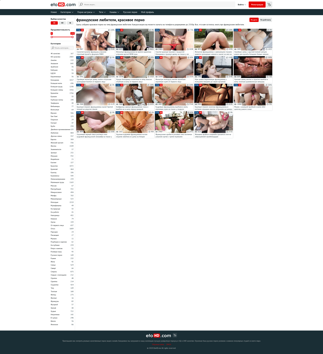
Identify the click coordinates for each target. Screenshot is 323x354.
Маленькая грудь (62, 182)
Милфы (62, 195)
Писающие (62, 235)
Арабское (62, 67)
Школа (62, 321)
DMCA (169, 344)
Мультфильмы (62, 205)
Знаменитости (62, 149)
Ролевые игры (62, 252)
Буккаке (62, 96)
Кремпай (62, 169)
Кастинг (62, 162)
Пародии (62, 232)
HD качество (62, 57)
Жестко (62, 146)
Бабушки (62, 70)
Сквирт (62, 268)
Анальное (62, 63)
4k (70, 23)
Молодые (62, 202)
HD (62, 23)
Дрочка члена (62, 136)
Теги (101, 12)
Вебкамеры (62, 106)
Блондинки (62, 80)
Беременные (62, 76)
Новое (54, 12)
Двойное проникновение (62, 129)
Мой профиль (147, 12)
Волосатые (62, 109)
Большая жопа (62, 83)
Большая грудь (62, 86)
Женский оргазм (62, 143)
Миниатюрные (62, 199)
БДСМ (62, 73)
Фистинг (62, 298)
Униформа (62, 103)
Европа (62, 139)
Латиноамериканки (62, 179)
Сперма (62, 271)
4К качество (62, 53)
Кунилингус (62, 176)
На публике (62, 245)
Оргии (62, 222)
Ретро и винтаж (62, 248)
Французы (62, 301)
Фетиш (62, 295)
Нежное (62, 219)
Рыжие (62, 258)
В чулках (62, 318)
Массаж (62, 186)
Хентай (62, 308)
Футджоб (62, 304)
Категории (66, 12)
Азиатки (62, 60)
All (54, 23)
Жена (62, 262)
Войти (241, 4)
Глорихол (62, 119)
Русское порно (130, 12)
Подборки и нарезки (62, 242)
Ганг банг (62, 116)
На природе (62, 209)
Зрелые (62, 153)
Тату (62, 288)
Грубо (62, 126)
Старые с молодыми (62, 275)
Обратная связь (158, 344)
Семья (62, 265)
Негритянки (62, 314)
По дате (254, 20)
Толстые (62, 291)
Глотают (62, 123)
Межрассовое (62, 192)
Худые (62, 311)
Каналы (113, 12)
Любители (62, 133)
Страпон (62, 278)
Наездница (62, 215)
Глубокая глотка (62, 100)
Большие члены (62, 90)
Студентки (62, 285)
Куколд (62, 172)
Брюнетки (62, 93)
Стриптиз (62, 281)
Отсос (62, 228)
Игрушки (62, 156)
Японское (62, 324)
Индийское (62, 159)
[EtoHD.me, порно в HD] (158, 335)
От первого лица (62, 225)
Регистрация (257, 4)
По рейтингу (265, 20)
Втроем (62, 113)
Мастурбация (62, 189)
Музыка (62, 238)
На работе (62, 212)
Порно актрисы (84, 12)
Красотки (62, 166)
